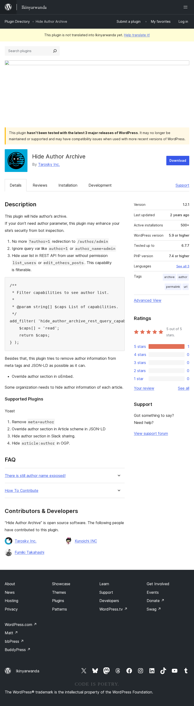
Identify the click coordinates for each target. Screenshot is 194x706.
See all (183, 388)
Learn (104, 583)
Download (177, 160)
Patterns (59, 609)
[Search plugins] (55, 51)
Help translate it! (137, 35)
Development (100, 185)
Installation (67, 185)
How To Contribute (21, 490)
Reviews (40, 185)
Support (182, 185)
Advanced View (147, 300)
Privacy (11, 609)
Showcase (61, 583)
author (182, 277)
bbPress (14, 641)
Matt (11, 632)
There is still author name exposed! (35, 475)
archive (169, 277)
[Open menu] (186, 7)
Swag (154, 609)
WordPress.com (21, 624)
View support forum (151, 433)
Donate (155, 600)
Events (153, 592)
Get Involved (158, 583)
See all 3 (182, 266)
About (10, 583)
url (185, 286)
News (10, 592)
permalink (173, 286)
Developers (109, 600)
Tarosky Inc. (49, 164)
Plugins (58, 600)
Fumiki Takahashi (29, 552)
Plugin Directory (17, 21)
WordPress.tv (113, 609)
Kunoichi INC (86, 541)
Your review (144, 388)
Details (16, 185)
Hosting (11, 600)
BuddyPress (18, 649)
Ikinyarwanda (27, 671)
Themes (59, 592)
